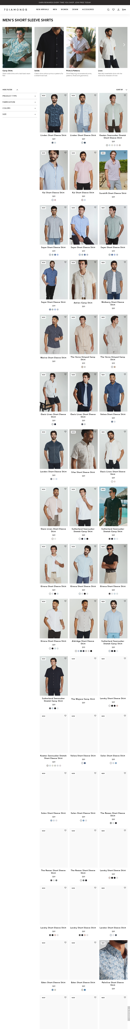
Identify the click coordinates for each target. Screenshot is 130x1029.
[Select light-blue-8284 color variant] (55, 143)
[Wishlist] (113, 9)
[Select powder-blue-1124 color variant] (85, 539)
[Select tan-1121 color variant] (82, 367)
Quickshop (53, 127)
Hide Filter (7, 90)
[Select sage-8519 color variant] (53, 255)
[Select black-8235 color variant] (55, 594)
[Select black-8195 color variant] (91, 651)
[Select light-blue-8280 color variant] (113, 763)
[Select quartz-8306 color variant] (115, 482)
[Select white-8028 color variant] (54, 479)
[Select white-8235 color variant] (53, 594)
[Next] (124, 45)
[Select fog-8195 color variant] (76, 651)
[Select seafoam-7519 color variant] (107, 145)
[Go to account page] (118, 9)
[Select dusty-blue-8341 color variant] (53, 200)
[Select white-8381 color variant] (113, 823)
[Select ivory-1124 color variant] (80, 539)
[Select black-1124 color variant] (87, 539)
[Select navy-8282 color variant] (55, 424)
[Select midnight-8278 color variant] (112, 422)
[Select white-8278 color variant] (115, 422)
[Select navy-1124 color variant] (82, 539)
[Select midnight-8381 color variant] (116, 823)
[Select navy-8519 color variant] (55, 255)
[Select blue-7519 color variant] (110, 145)
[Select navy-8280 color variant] (116, 763)
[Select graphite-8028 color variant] (51, 479)
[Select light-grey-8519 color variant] (50, 255)
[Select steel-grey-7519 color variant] (120, 145)
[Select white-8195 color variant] (89, 651)
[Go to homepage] (15, 10)
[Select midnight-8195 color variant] (84, 651)
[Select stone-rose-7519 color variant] (117, 145)
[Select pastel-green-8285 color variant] (55, 990)
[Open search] (108, 9)
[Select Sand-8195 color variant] (86, 651)
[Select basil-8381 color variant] (111, 823)
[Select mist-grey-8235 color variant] (50, 594)
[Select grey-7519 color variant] (115, 145)
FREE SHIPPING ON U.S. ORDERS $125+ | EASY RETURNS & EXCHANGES (65, 3)
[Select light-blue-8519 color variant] (58, 255)
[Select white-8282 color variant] (53, 424)
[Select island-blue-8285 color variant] (53, 990)
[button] (129, 1013)
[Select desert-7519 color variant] (112, 145)
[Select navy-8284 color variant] (53, 143)
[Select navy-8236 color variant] (115, 706)
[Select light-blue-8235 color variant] (58, 594)
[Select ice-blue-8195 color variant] (78, 651)
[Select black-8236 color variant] (112, 706)
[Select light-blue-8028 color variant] (56, 479)
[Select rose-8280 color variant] (111, 763)
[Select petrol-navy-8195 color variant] (81, 651)
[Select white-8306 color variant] (112, 482)
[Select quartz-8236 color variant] (117, 706)
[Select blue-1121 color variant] (85, 367)
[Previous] (6, 45)
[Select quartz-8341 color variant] (55, 200)
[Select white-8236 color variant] (110, 706)
